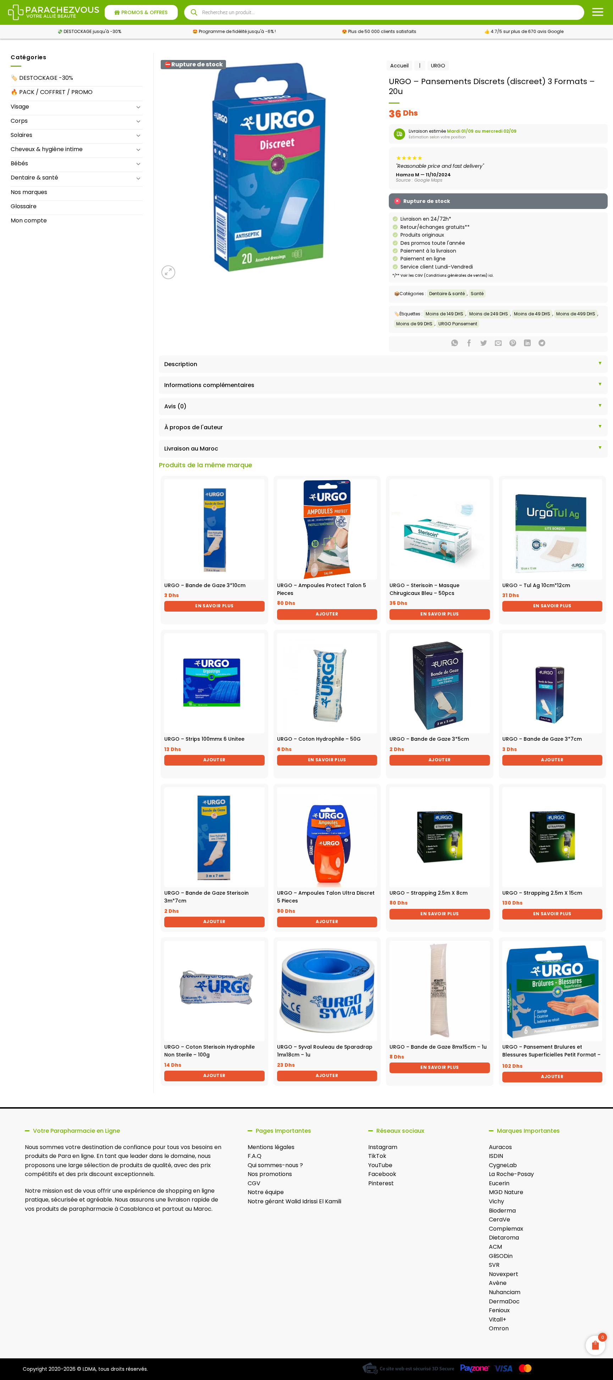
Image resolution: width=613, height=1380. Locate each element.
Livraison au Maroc (191, 449)
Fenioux (499, 1310)
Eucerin (499, 1183)
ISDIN (496, 1156)
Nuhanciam (504, 1292)
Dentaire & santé (34, 177)
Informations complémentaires (209, 385)
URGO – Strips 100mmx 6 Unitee (204, 739)
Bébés (19, 163)
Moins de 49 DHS (532, 314)
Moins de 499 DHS (575, 314)
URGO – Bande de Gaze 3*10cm (204, 585)
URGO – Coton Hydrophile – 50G (319, 739)
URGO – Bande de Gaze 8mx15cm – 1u (438, 1046)
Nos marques (29, 192)
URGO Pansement (457, 324)
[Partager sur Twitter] (483, 343)
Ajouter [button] (327, 614)
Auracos (500, 1147)
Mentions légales (271, 1147)
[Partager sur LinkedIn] (527, 343)
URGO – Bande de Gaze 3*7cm (542, 739)
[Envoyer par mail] (498, 343)
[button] (168, 272)
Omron (499, 1328)
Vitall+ (497, 1319)
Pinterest (381, 1183)
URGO (438, 65)
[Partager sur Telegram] (542, 343)
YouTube (380, 1165)
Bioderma (502, 1211)
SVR (494, 1265)
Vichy (496, 1201)
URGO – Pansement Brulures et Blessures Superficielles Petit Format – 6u (551, 1054)
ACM (495, 1247)
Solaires (21, 135)
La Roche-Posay (511, 1174)
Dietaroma (504, 1237)
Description (180, 364)
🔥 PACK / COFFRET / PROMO (52, 92)
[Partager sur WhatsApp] (454, 343)
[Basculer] (138, 107)
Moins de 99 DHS (414, 324)
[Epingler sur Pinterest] (512, 343)
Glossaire (24, 206)
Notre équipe (266, 1192)
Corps (19, 121)
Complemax (506, 1229)
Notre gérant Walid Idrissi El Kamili (294, 1201)
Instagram (382, 1147)
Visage (20, 107)
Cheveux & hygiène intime (47, 149)
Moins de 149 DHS (444, 314)
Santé (477, 294)
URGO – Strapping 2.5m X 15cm (542, 892)
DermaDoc (504, 1301)
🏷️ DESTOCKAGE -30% (42, 78)
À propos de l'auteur (193, 427)
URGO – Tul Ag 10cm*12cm (536, 585)
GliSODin (501, 1256)
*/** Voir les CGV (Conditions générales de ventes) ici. (442, 275)
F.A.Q (254, 1156)
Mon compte (29, 220)
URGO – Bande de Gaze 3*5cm (429, 739)
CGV (254, 1183)
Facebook (382, 1174)
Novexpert (503, 1274)
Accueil (399, 65)
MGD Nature (506, 1192)
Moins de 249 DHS (488, 314)
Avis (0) (175, 406)
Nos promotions (270, 1174)
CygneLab (503, 1165)
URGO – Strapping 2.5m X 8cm (429, 892)
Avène (498, 1283)
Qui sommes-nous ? (275, 1165)
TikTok (377, 1156)
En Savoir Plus (214, 606)
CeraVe (499, 1219)
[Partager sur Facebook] (469, 343)
